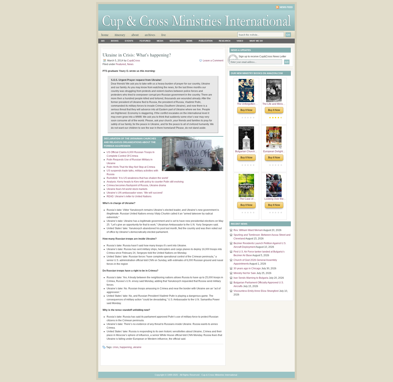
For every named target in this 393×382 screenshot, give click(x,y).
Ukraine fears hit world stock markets (127, 189)
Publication (205, 41)
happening (126, 347)
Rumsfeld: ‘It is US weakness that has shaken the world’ (137, 178)
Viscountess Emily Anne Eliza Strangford (256, 291)
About (135, 35)
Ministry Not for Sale (245, 273)
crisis (116, 347)
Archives (150, 35)
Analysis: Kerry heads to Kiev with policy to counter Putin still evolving (145, 181)
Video (240, 41)
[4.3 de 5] (280, 117)
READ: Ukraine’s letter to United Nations (129, 196)
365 (103, 41)
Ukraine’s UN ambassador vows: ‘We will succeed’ (135, 192)
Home (104, 35)
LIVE (163, 35)
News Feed (286, 7)
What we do (256, 41)
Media (160, 41)
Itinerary (120, 35)
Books (115, 41)
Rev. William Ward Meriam (248, 230)
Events (129, 41)
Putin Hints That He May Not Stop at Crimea (131, 167)
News (189, 41)
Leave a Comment (213, 60)
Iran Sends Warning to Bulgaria (251, 277)
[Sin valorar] (253, 117)
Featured (145, 41)
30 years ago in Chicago (247, 268)
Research (224, 41)
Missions (175, 41)
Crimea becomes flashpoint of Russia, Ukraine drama (136, 185)
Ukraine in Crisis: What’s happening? (137, 55)
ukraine (137, 347)
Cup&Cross (133, 60)
